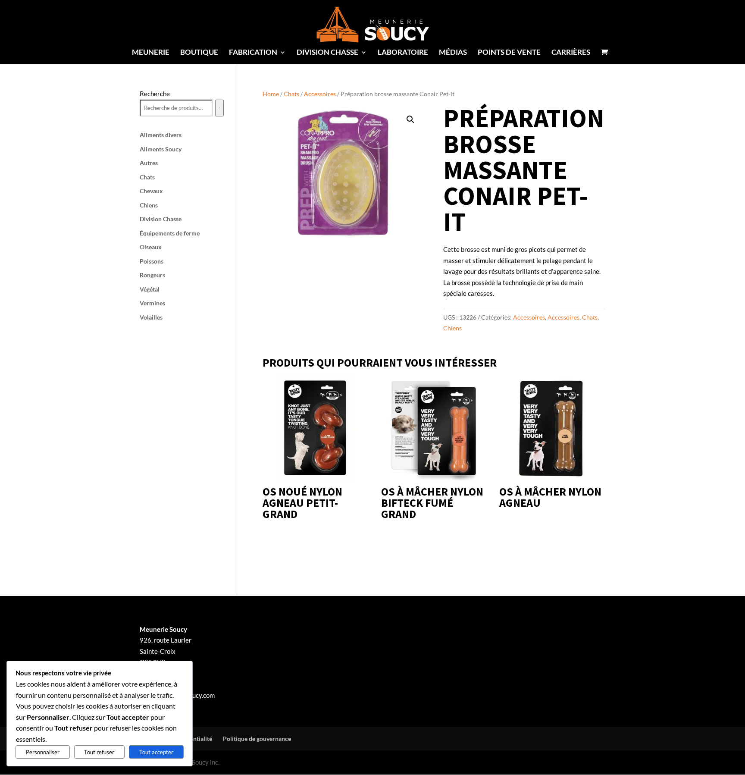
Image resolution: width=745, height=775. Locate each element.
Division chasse (327, 52)
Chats (291, 93)
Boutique (199, 52)
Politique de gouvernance (257, 738)
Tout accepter (156, 752)
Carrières (570, 52)
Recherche (155, 93)
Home (271, 93)
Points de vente (509, 52)
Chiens (452, 328)
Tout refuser (99, 752)
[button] (410, 119)
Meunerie (150, 52)
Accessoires (320, 93)
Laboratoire (403, 52)
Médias (453, 52)
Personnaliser (42, 752)
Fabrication (253, 52)
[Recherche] (219, 108)
